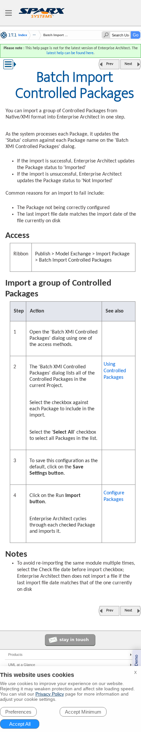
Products (15, 655)
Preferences (18, 712)
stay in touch (74, 639)
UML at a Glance (21, 665)
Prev (109, 64)
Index (22, 35)
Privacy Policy (49, 694)
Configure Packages (114, 496)
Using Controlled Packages (115, 371)
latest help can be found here (70, 53)
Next (128, 64)
